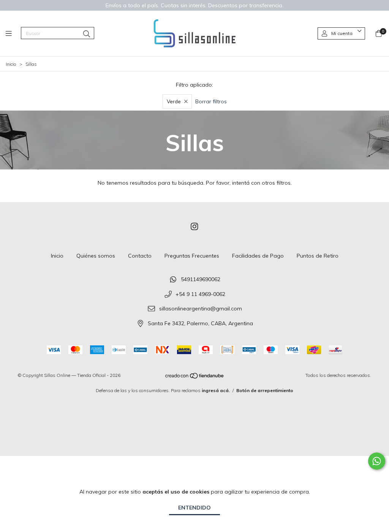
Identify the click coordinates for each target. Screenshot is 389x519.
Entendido (194, 507)
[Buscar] (86, 34)
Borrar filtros (211, 101)
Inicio (11, 64)
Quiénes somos (95, 255)
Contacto (140, 255)
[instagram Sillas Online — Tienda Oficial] (194, 226)
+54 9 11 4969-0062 (200, 294)
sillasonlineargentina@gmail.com (200, 308)
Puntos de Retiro (317, 255)
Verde (174, 101)
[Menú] (13, 34)
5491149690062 (200, 279)
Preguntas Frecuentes (191, 255)
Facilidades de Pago (258, 255)
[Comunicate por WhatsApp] (376, 461)
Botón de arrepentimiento (264, 390)
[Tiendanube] (194, 377)
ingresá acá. (216, 390)
